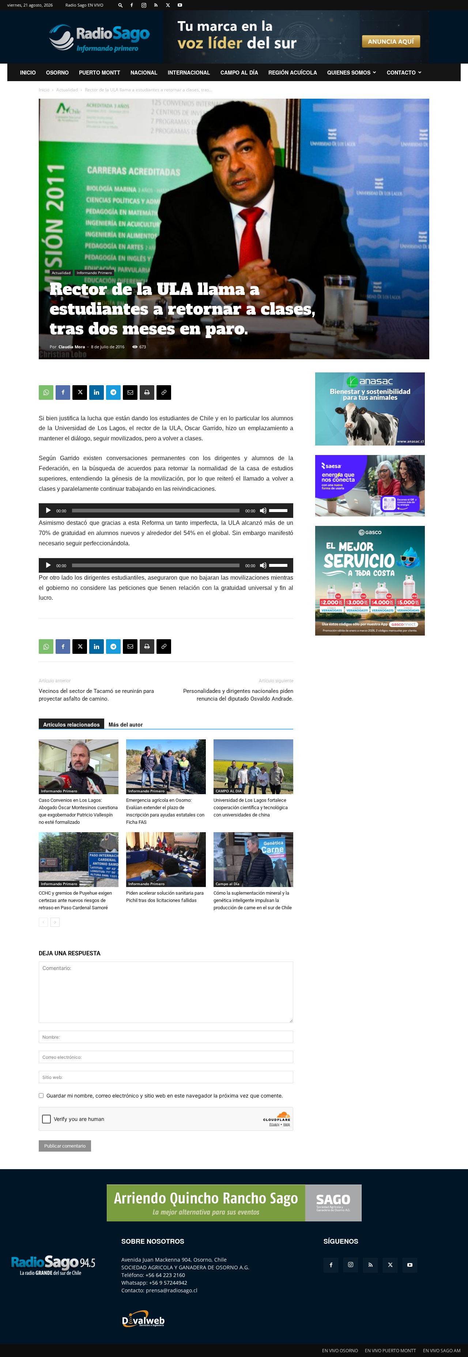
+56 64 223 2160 (165, 1274)
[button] (120, 5)
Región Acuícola (292, 72)
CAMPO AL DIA (229, 790)
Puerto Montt (99, 72)
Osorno (57, 72)
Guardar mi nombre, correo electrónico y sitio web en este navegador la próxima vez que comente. (164, 1095)
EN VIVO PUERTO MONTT (390, 1350)
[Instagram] (143, 5)
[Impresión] (147, 392)
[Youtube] (179, 5)
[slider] (279, 509)
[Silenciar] (263, 510)
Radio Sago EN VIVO (84, 5)
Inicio (44, 90)
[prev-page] (43, 922)
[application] (166, 510)
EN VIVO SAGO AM (442, 1350)
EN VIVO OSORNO (340, 1350)
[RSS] (155, 5)
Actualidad (67, 90)
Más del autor (126, 724)
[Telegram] (113, 392)
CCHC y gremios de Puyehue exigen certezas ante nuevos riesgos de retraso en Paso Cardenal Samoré (75, 900)
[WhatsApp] (46, 392)
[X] (167, 5)
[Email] (130, 392)
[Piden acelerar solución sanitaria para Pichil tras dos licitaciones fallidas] (166, 859)
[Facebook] (131, 5)
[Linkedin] (96, 392)
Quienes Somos (348, 72)
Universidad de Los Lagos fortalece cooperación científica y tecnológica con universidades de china (251, 807)
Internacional (189, 72)
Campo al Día (239, 72)
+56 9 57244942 (168, 1282)
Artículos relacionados (71, 724)
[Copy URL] (163, 392)
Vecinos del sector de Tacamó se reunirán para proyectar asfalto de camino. (96, 695)
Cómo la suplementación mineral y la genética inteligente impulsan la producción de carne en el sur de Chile (253, 900)
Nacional (144, 72)
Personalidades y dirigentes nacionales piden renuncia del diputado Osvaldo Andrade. (238, 695)
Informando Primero (94, 272)
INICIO (28, 72)
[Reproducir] (48, 510)
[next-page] (55, 922)
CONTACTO (401, 72)
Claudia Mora (71, 346)
